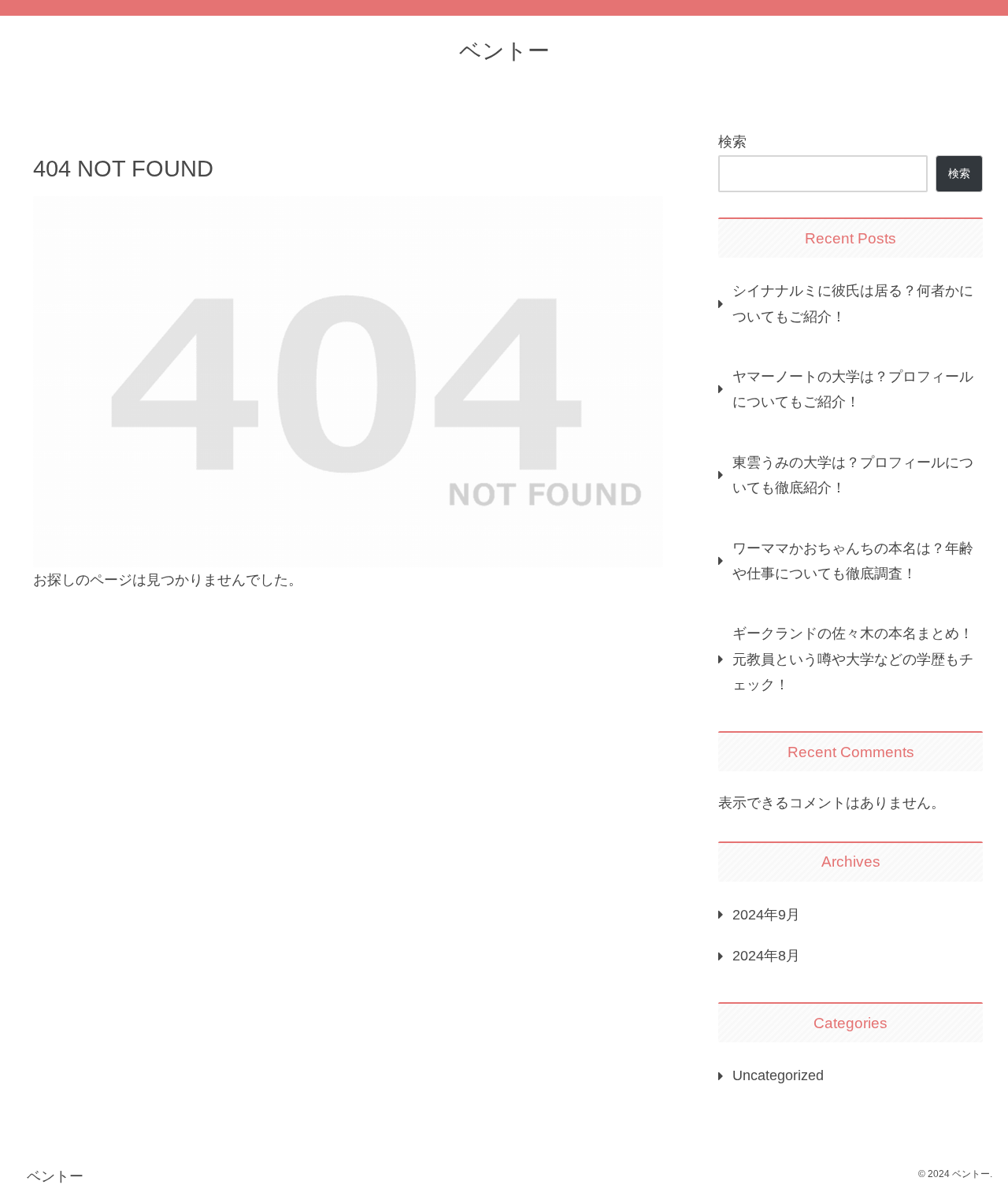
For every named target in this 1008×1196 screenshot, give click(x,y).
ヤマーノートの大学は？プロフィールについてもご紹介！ (852, 389)
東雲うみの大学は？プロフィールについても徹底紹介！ (852, 475)
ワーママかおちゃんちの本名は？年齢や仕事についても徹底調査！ (852, 560)
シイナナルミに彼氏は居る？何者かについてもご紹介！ (852, 303)
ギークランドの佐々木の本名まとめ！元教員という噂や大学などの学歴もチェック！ (852, 659)
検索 (732, 142)
